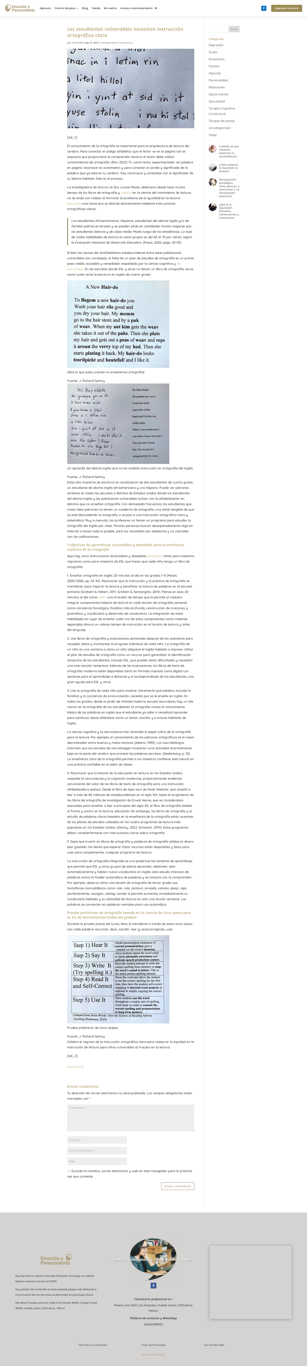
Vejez (213, 135)
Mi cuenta (110, 8)
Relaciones (217, 87)
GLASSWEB (77, 42)
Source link (75, 1067)
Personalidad (218, 80)
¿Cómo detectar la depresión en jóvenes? (228, 168)
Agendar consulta (286, 8)
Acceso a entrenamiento (136, 8)
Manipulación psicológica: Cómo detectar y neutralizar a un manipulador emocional (229, 188)
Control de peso (64, 8)
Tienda (95, 8)
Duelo (213, 52)
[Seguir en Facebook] (263, 8)
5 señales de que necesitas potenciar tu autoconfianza (229, 151)
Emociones (216, 59)
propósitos (155, 556)
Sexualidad (217, 101)
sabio (102, 597)
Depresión (216, 45)
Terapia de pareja (222, 121)
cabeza (126, 193)
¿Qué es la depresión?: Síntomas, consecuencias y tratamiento (229, 211)
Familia (214, 66)
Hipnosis (45, 8)
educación (74, 203)
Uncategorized (108, 42)
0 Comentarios (125, 42)
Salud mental (218, 94)
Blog (85, 8)
